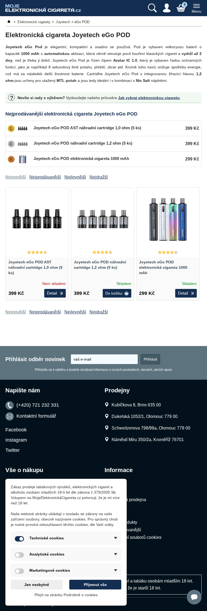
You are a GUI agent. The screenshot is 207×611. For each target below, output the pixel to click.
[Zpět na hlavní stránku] (9, 22)
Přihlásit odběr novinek (35, 359)
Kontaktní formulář (36, 416)
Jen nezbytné (36, 584)
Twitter (12, 450)
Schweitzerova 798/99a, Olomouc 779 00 (151, 428)
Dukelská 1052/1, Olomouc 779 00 (145, 416)
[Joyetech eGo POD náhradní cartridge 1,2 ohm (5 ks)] (102, 219)
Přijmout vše (95, 584)
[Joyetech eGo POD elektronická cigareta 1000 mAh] (167, 219)
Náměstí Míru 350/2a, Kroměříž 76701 (148, 439)
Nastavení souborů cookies (135, 537)
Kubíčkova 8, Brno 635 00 (136, 405)
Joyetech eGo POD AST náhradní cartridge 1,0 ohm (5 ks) (35, 267)
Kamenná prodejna (127, 499)
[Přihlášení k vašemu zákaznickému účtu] (167, 8)
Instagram (16, 440)
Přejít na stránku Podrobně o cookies (66, 595)
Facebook (16, 429)
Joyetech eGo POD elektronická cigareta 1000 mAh (163, 267)
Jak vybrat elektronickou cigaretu (149, 98)
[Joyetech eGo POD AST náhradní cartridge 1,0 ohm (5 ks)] (37, 219)
